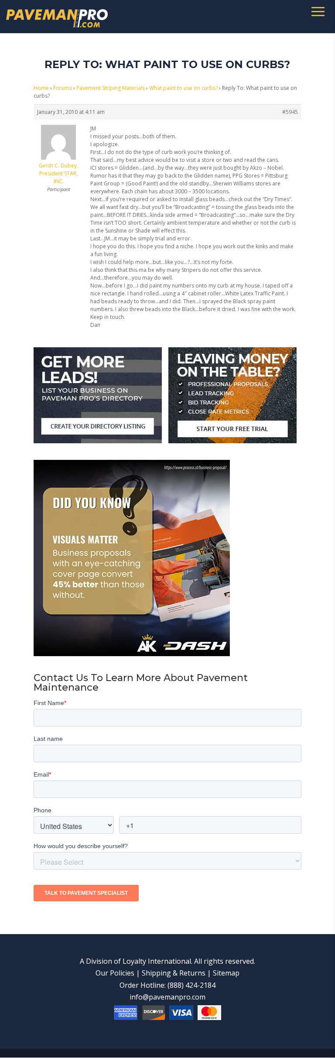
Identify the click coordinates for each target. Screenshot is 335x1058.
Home (41, 88)
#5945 (290, 112)
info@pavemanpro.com (167, 997)
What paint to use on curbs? (183, 88)
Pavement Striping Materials (110, 88)
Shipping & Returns (173, 973)
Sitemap (226, 973)
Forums (62, 88)
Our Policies (115, 973)
